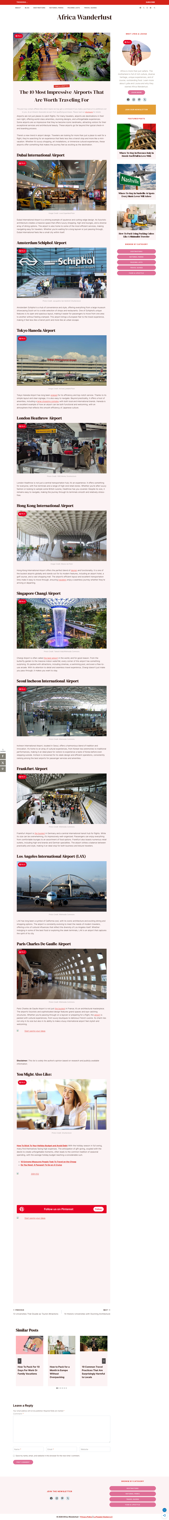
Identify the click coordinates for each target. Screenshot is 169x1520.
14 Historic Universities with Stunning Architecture (87, 1312)
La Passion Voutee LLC (103, 1517)
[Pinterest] (150, 7)
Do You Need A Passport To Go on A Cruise (41, 1165)
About (18, 8)
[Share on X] (3, 763)
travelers (62, 580)
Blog (27, 8)
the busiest (40, 833)
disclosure (89, 112)
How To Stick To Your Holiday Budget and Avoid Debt (42, 1146)
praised (54, 395)
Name (17, 1449)
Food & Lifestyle (62, 86)
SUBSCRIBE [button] (150, 2)
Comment (18, 1414)
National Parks (56, 8)
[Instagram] (147, 7)
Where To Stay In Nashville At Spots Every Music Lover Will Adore (136, 195)
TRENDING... (22, 2)
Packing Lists (74, 8)
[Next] (104, 1361)
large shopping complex (48, 401)
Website (84, 1449)
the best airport (51, 658)
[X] (143, 7)
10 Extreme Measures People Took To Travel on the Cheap (48, 1162)
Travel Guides (90, 8)
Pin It (19, 36)
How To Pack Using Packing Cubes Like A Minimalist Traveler (136, 235)
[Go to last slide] (19, 1361)
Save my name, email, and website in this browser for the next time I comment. (48, 1456)
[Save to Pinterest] (3, 769)
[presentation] (29, 1349)
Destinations (39, 8)
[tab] (57, 1388)
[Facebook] (140, 7)
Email (50, 1449)
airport (97, 1015)
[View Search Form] (154, 7)
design (74, 570)
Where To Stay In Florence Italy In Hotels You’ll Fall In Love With (136, 154)
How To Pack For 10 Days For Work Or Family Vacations (29, 1370)
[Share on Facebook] (3, 756)
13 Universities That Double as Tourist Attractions (35, 1312)
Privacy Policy (86, 1517)
